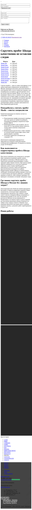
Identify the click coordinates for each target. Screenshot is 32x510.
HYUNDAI (7, 446)
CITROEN (7, 443)
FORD (6, 444)
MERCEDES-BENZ (10, 450)
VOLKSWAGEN (9, 458)
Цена (5, 472)
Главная (6, 40)
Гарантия (6, 470)
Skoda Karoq (4, 71)
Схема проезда (8, 473)
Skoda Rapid (4, 76)
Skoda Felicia (4, 69)
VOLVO (6, 460)
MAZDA (6, 449)
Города (6, 464)
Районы (6, 467)
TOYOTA (7, 457)
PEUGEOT (7, 452)
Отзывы (6, 45)
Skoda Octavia (5, 74)
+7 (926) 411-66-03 (6, 37)
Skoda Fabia (4, 65)
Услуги (6, 42)
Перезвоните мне (17, 37)
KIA (5, 447)
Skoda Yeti (4, 82)
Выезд (6, 43)
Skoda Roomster (5, 78)
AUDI (6, 440)
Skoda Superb (5, 80)
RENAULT (7, 454)
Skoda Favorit (5, 67)
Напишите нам (5, 476)
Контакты (7, 46)
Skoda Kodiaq (5, 73)
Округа (6, 466)
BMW (6, 441)
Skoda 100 (4, 63)
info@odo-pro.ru (5, 487)
